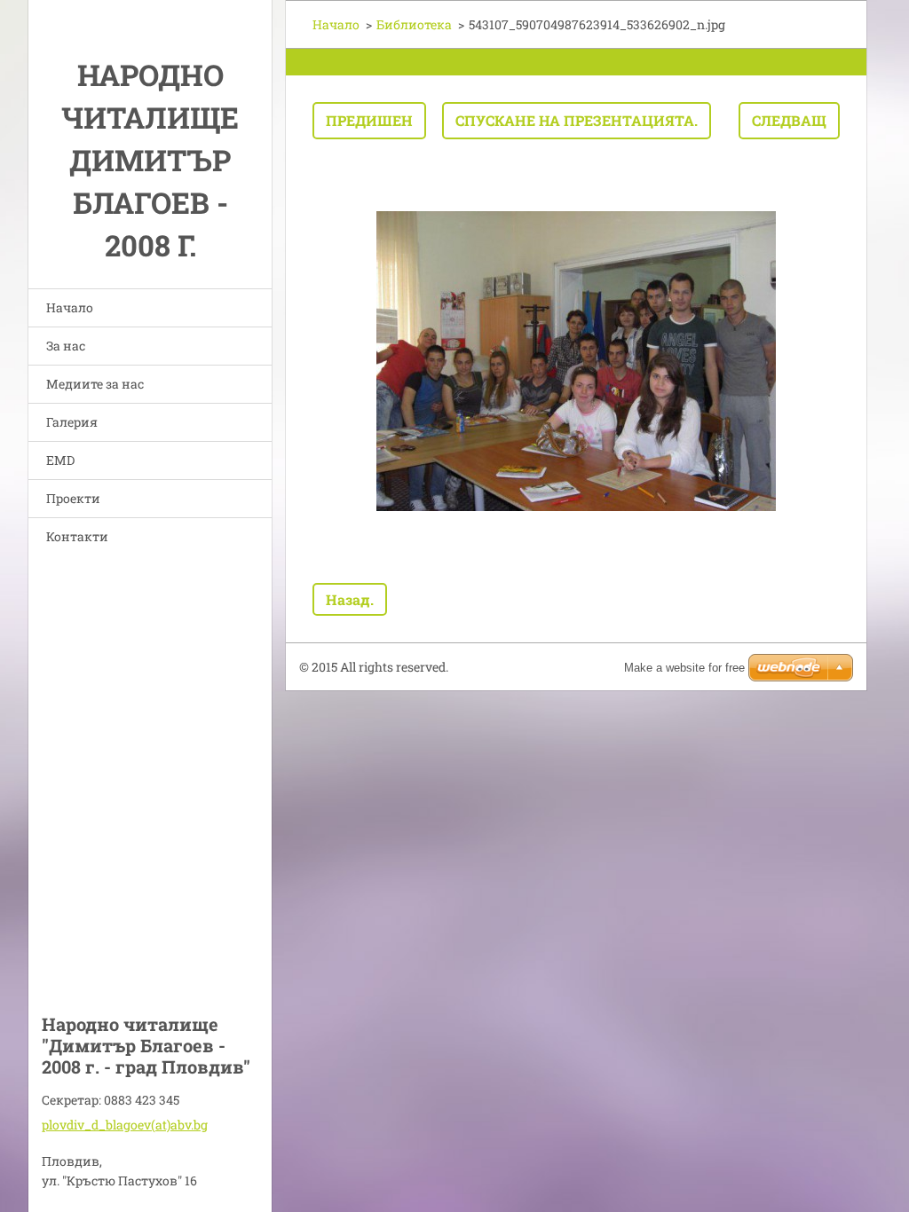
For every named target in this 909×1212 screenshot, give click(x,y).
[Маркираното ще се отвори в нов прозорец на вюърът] (576, 361)
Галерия (72, 421)
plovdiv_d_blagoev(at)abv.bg (125, 1124)
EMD (60, 460)
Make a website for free (684, 667)
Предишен (369, 120)
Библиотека (414, 24)
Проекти (73, 498)
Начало (69, 307)
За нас (65, 345)
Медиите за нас (95, 383)
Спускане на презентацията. (576, 120)
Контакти (77, 536)
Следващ (789, 120)
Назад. (350, 599)
